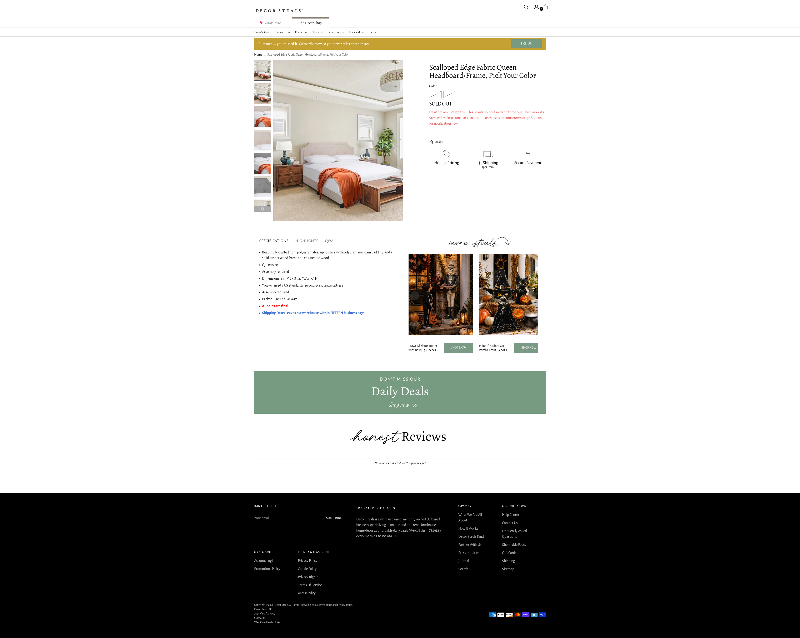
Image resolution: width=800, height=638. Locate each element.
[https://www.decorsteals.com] (400, 392)
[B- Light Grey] (449, 94)
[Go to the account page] (535, 7)
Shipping (508, 561)
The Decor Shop (310, 22)
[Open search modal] (526, 7)
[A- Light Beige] (435, 94)
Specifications (274, 241)
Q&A (329, 241)
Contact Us (510, 523)
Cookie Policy (307, 569)
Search (463, 569)
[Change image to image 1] (262, 70)
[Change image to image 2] (262, 93)
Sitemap (508, 569)
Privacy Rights (308, 577)
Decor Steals (281, 604)
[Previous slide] (414, 295)
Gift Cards (509, 553)
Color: (433, 86)
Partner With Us (469, 545)
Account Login (264, 561)
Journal (463, 561)
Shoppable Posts (514, 545)
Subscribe (334, 518)
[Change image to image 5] (262, 163)
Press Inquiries (468, 553)
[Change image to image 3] (262, 116)
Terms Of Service (310, 585)
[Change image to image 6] (262, 186)
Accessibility (307, 593)
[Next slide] (532, 295)
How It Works (468, 528)
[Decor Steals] (279, 11)
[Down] (262, 209)
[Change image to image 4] (262, 140)
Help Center (510, 515)
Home (258, 54)
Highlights (306, 241)
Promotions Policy (267, 569)
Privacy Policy (307, 561)
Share (439, 142)
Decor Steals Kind (471, 537)
